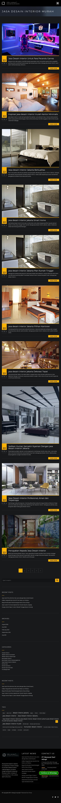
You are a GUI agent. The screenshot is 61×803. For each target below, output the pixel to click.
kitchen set (5, 664)
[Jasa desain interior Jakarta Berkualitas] (30, 148)
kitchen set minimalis (7, 667)
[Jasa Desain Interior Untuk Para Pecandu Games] (30, 39)
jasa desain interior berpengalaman (11, 660)
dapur (4, 713)
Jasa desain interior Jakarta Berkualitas (26, 170)
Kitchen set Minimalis (35, 723)
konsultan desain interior (33, 727)
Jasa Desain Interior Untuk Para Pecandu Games (31, 58)
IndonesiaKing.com (7, 775)
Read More (53, 68)
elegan (31, 713)
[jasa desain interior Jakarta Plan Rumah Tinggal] (30, 251)
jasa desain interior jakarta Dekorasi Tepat (28, 371)
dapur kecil (9, 713)
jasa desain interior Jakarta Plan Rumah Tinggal (30, 271)
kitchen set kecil (6, 665)
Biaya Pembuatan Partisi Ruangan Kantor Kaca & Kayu (16, 602)
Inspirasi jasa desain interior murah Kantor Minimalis (33, 114)
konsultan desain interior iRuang (51, 727)
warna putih (26, 730)
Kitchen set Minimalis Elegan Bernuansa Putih (13, 727)
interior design (42, 713)
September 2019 (6, 632)
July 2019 (4, 635)
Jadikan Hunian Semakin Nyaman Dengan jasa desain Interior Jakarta (30, 447)
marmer (4, 730)
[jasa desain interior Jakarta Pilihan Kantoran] (30, 304)
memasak (14, 730)
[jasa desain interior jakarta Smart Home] (30, 201)
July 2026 (4, 627)
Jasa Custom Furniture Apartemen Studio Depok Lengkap (17, 604)
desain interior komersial (8, 654)
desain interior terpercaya (8, 656)
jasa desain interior (7, 658)
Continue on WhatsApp (49, 773)
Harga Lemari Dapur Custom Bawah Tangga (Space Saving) (17, 607)
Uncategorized (6, 669)
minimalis (20, 730)
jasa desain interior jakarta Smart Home (27, 220)
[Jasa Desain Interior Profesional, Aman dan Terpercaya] (30, 479)
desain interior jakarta (21, 713)
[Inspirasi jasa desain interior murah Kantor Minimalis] (30, 92)
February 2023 (5, 629)
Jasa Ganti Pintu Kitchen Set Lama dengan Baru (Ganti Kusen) (17, 598)
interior (36, 713)
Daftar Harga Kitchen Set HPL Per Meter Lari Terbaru (15, 600)
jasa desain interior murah (12, 724)
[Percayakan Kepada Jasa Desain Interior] (30, 531)
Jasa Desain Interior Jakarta (9, 662)
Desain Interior (5, 652)
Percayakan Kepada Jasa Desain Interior (27, 551)
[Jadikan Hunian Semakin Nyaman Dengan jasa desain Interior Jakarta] (30, 414)
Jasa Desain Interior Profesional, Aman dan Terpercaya (28, 499)
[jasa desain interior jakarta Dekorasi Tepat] (30, 354)
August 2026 (5, 624)
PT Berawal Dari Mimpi (26, 792)
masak (9, 730)
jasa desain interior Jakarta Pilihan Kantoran (29, 326)
